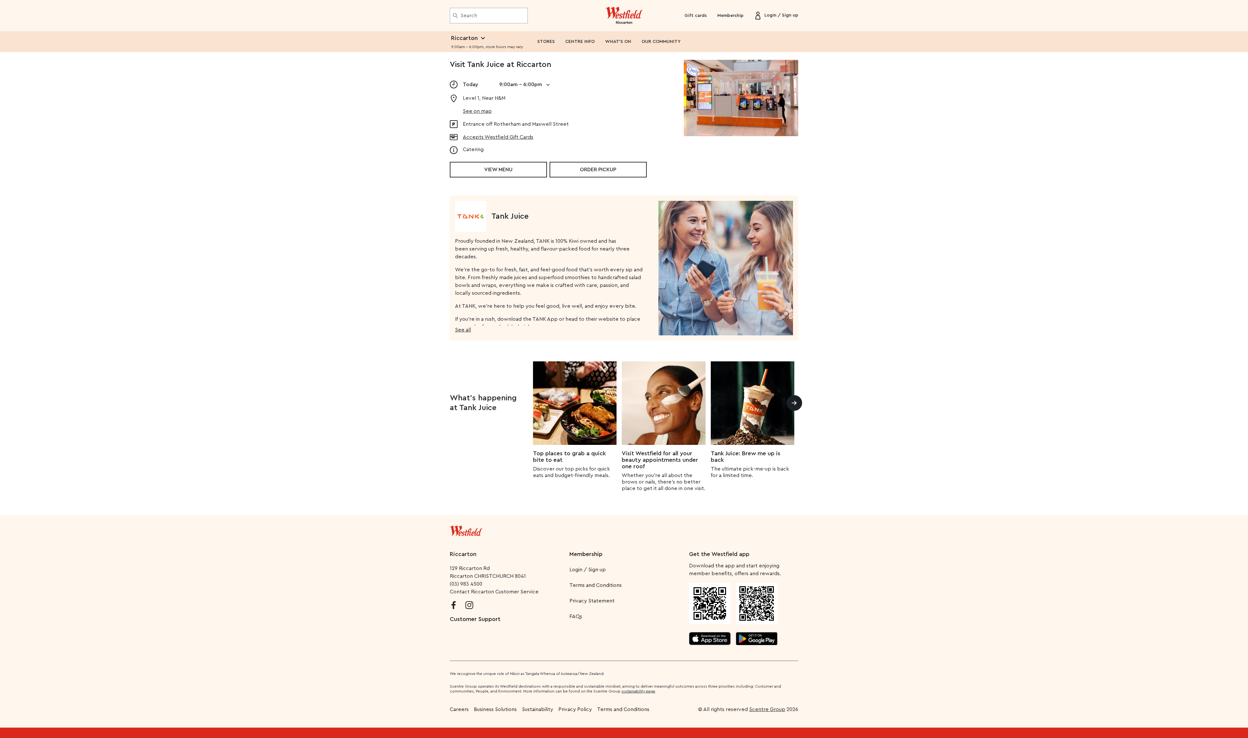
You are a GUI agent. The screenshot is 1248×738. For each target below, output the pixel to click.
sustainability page (638, 691)
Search (469, 15)
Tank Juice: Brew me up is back (745, 456)
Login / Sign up (587, 569)
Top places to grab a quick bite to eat (569, 456)
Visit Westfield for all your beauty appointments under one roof (660, 459)
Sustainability (537, 709)
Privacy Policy (575, 709)
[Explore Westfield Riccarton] (624, 15)
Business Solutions (495, 709)
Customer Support (475, 619)
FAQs (575, 616)
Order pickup (598, 169)
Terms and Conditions (595, 585)
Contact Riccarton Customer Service (494, 591)
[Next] (794, 403)
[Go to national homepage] (466, 529)
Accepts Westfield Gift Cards (498, 137)
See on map (477, 111)
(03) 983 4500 (466, 584)
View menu (498, 169)
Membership (730, 15)
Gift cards (695, 15)
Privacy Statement (592, 600)
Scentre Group (767, 709)
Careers (459, 709)
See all (463, 329)
